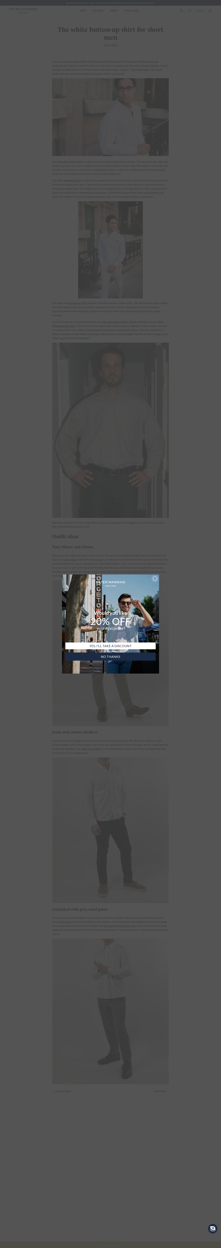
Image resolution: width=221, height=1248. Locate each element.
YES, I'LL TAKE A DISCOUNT (110, 646)
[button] (212, 1228)
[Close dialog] (155, 578)
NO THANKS (110, 657)
